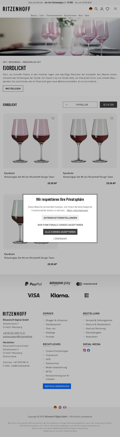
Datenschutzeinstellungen (60, 217)
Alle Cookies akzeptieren (60, 231)
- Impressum (60, 238)
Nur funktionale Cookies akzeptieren (60, 224)
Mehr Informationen (77, 210)
